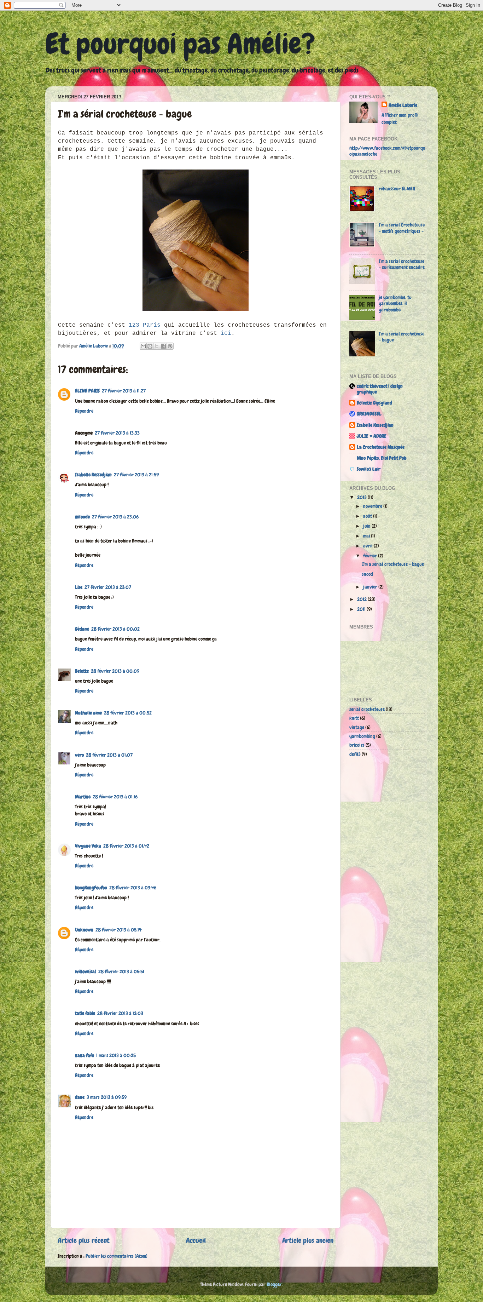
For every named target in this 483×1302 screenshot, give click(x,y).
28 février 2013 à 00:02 (115, 629)
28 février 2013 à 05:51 (121, 971)
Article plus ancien (307, 1240)
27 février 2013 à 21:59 (136, 474)
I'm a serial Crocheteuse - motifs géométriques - (402, 228)
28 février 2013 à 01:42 (126, 846)
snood (367, 574)
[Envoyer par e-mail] (143, 346)
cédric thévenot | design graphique (380, 389)
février (370, 555)
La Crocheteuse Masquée (381, 447)
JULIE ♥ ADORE (371, 436)
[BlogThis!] (149, 346)
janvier (370, 587)
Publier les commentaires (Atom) (116, 1256)
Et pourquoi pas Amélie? (180, 44)
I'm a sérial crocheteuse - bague (401, 337)
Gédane (82, 629)
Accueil (196, 1240)
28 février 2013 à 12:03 (120, 1013)
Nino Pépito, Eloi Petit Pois (382, 458)
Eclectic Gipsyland (374, 403)
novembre (373, 506)
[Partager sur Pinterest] (170, 346)
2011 (362, 609)
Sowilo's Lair (368, 469)
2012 (362, 599)
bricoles (357, 745)
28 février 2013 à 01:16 (115, 796)
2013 (362, 497)
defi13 (355, 754)
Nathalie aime (88, 713)
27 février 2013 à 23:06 (115, 517)
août (368, 516)
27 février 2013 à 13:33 (117, 433)
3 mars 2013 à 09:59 (107, 1097)
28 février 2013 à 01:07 (109, 755)
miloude (82, 517)
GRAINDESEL (369, 414)
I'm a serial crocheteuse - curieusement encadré (402, 264)
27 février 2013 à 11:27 (124, 391)
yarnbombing (362, 736)
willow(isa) (85, 971)
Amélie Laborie (403, 105)
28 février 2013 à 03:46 (132, 887)
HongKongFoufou (91, 887)
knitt (354, 718)
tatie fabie (85, 1013)
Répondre (84, 411)
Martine (83, 796)
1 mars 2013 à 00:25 (116, 1055)
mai (367, 536)
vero (79, 755)
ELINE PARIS (87, 391)
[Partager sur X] (156, 346)
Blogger (274, 1284)
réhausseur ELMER (397, 188)
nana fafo (84, 1055)
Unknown (84, 930)
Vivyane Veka (88, 846)
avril (368, 546)
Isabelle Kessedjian (93, 474)
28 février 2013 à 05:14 (118, 930)
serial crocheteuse (367, 709)
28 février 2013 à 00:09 (115, 671)
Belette (82, 671)
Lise (78, 587)
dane (80, 1097)
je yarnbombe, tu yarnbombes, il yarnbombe (395, 303)
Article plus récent (84, 1240)
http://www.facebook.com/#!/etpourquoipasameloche (387, 151)
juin (367, 526)
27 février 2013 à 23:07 (108, 587)
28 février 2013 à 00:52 (128, 713)
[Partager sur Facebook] (163, 346)
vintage (356, 727)
